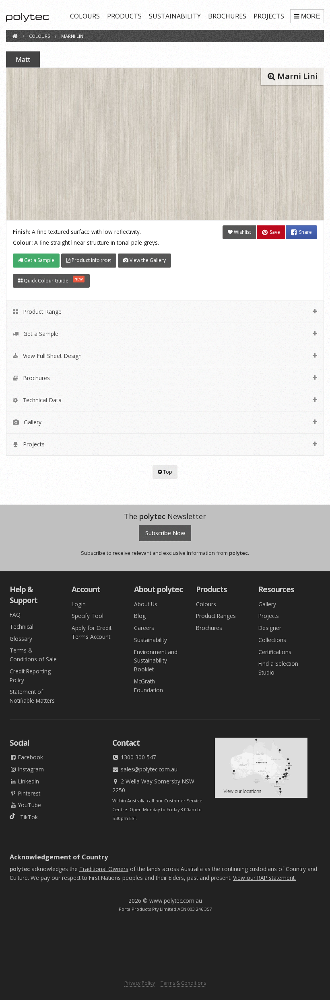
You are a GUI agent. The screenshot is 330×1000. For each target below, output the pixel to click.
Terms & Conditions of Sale (33, 654)
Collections (272, 640)
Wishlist (242, 232)
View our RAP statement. (264, 877)
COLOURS (85, 16)
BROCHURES (227, 16)
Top (167, 471)
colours (39, 36)
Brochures (209, 628)
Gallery (267, 604)
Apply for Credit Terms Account (91, 632)
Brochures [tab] (35, 378)
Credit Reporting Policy (30, 675)
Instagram (30, 769)
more (310, 16)
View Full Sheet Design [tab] (51, 356)
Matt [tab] (23, 59)
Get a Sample (38, 260)
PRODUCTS (124, 16)
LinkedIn (27, 781)
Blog (140, 616)
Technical (21, 626)
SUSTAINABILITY (175, 16)
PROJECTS (269, 16)
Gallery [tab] (31, 422)
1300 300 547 (137, 757)
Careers (144, 628)
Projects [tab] (33, 444)
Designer (269, 628)
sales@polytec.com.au (148, 769)
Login (79, 604)
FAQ (15, 614)
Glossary (21, 638)
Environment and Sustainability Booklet (155, 660)
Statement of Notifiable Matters (32, 696)
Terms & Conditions (183, 983)
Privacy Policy (139, 983)
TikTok (26, 817)
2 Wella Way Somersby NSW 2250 (153, 785)
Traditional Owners (103, 869)
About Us (145, 604)
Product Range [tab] (41, 311)
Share (305, 232)
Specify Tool (87, 616)
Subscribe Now (165, 533)
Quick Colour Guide (53, 280)
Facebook (29, 757)
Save (275, 232)
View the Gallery (147, 260)
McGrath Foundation (148, 685)
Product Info (90, 260)
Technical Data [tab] (41, 400)
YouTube (28, 805)
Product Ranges (216, 616)
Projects (268, 616)
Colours (206, 604)
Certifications (274, 652)
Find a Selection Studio (278, 668)
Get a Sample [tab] (40, 333)
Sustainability (150, 640)
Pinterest (28, 793)
